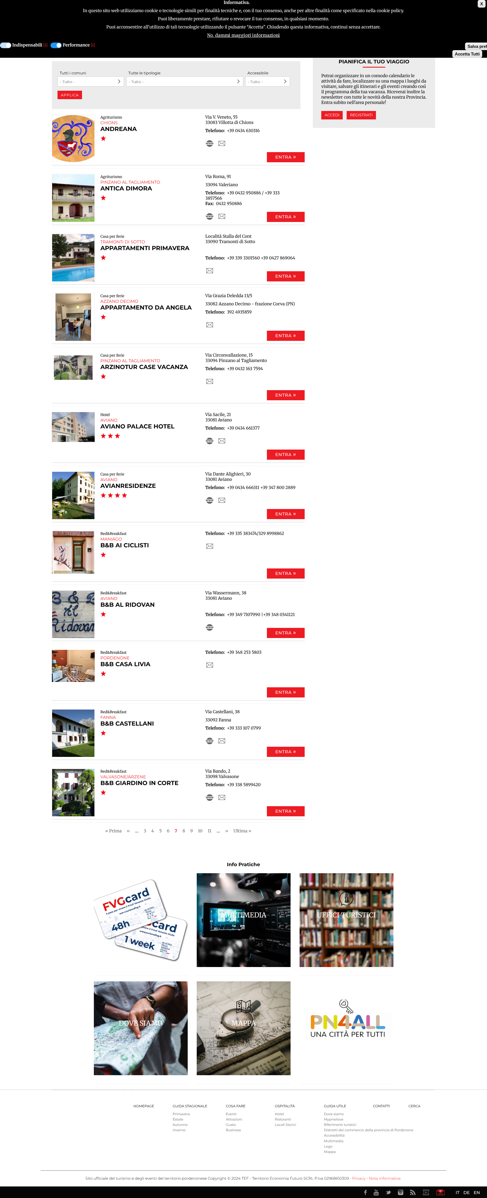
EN (477, 1192)
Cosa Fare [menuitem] (235, 1106)
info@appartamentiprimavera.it (209, 270)
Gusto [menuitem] (231, 1125)
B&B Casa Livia (125, 664)
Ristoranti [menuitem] (283, 1119)
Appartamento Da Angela (146, 307)
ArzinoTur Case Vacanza (144, 367)
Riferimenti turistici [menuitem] (340, 1125)
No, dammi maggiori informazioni (243, 35)
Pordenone (115, 658)
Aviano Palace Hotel (137, 426)
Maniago (111, 539)
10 (200, 831)
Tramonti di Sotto (122, 242)
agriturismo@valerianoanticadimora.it (222, 216)
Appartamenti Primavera (144, 248)
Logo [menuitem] (328, 1146)
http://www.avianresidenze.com (209, 500)
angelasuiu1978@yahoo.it (209, 325)
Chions (109, 122)
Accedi (332, 115)
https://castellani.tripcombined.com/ (209, 741)
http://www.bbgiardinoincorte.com (209, 797)
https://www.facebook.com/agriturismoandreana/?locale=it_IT (209, 143)
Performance (76, 45)
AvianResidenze (128, 486)
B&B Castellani (127, 723)
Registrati (361, 115)
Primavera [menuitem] (181, 1114)
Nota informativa (384, 1178)
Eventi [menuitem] (231, 1114)
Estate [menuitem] (178, 1119)
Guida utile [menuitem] (335, 1106)
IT (457, 1192)
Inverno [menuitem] (179, 1130)
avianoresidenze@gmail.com (222, 500)
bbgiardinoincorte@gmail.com (222, 797)
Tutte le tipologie (145, 73)
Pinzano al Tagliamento (130, 182)
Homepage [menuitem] (144, 1106)
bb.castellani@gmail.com (222, 741)
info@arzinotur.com (209, 381)
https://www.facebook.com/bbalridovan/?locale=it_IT (209, 627)
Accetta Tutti (467, 54)
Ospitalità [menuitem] (285, 1106)
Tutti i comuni (73, 73)
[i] (45, 45)
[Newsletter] (440, 1192)
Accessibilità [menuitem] (334, 1135)
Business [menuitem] (233, 1130)
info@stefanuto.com (222, 143)
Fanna (108, 717)
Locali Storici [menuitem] (285, 1125)
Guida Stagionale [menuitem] (190, 1106)
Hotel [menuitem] (279, 1114)
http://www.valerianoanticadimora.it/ (209, 216)
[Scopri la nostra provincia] (425, 1192)
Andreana (118, 129)
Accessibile (257, 73)
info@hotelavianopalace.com (222, 441)
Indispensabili (27, 45)
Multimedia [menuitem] (333, 1141)
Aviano (109, 420)
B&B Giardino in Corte (139, 783)
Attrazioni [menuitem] (234, 1119)
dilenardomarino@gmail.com (209, 546)
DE (466, 1192)
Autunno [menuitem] (180, 1125)
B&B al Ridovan (127, 604)
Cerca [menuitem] (414, 1106)
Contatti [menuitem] (381, 1106)
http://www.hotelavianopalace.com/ (209, 441)
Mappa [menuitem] (330, 1152)
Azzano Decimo (119, 301)
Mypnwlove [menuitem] (333, 1119)
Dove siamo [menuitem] (334, 1114)
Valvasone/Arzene (123, 776)
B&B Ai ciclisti (124, 545)
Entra (283, 157)
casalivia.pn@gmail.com (209, 665)
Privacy (359, 1178)
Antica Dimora (126, 188)
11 (209, 831)
